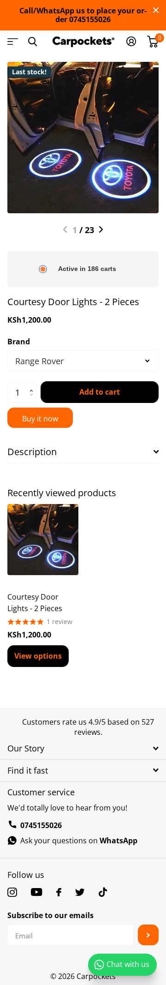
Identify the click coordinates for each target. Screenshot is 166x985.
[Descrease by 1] (33, 400)
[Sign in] (131, 41)
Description (32, 451)
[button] (65, 229)
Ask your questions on (78, 840)
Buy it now (40, 419)
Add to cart (99, 392)
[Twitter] (80, 892)
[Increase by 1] (33, 384)
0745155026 (41, 825)
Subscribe (148, 935)
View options (38, 656)
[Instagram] (12, 892)
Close (156, 10)
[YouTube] (36, 892)
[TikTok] (103, 892)
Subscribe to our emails (50, 915)
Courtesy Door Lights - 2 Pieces (34, 602)
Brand (18, 341)
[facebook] (58, 892)
